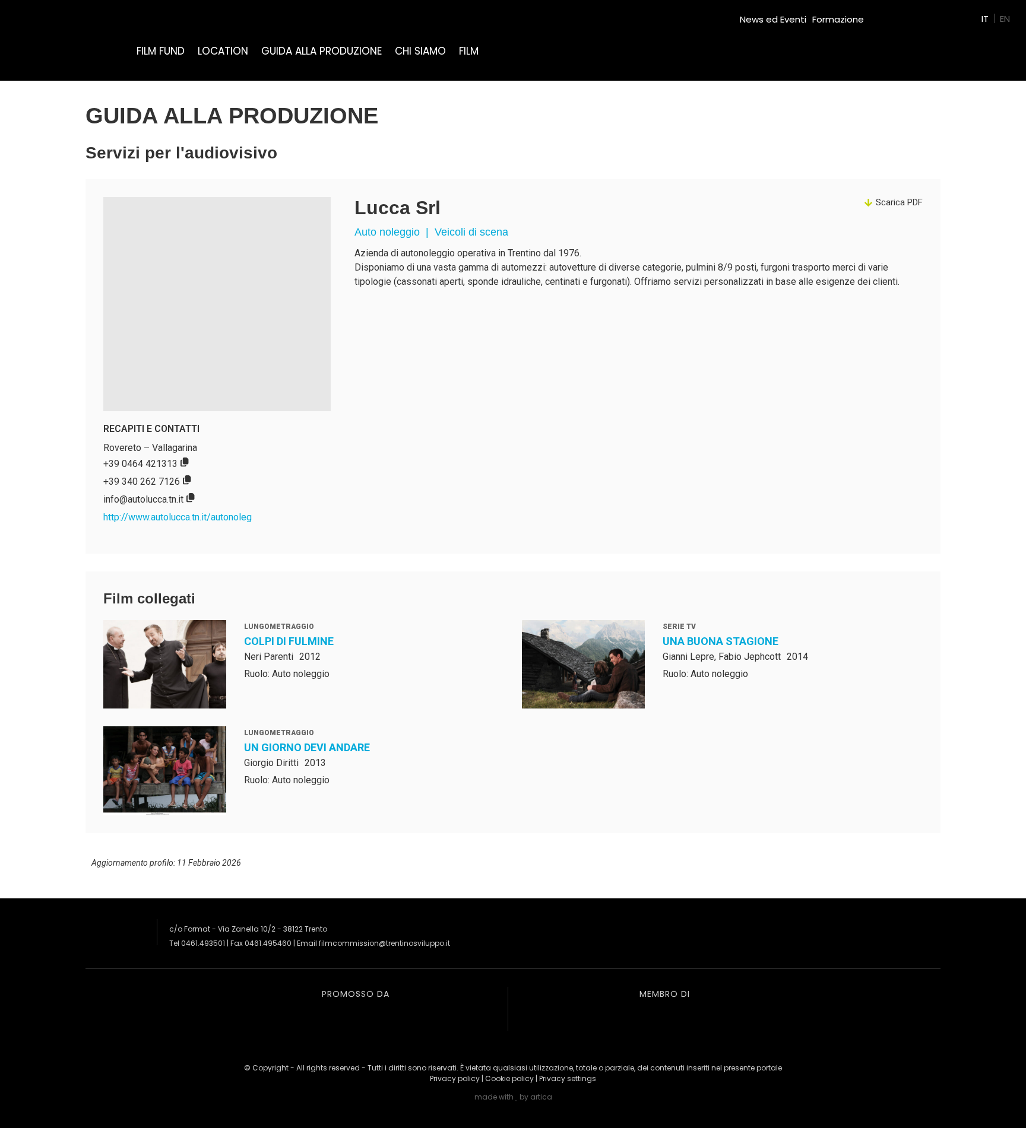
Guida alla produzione (321, 51)
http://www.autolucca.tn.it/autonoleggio (184, 517)
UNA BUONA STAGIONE (720, 641)
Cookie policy (509, 1078)
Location (223, 51)
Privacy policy (455, 1078)
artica (541, 1097)
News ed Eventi (773, 19)
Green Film (893, 14)
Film (469, 51)
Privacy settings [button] (567, 1078)
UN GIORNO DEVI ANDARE (307, 747)
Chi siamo (420, 51)
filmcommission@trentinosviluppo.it (384, 943)
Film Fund (161, 51)
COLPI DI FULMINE (289, 641)
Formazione (838, 19)
